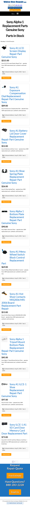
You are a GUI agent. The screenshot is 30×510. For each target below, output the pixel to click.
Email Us (10, 7)
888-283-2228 (18, 5)
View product (6, 77)
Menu (13, 13)
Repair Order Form (15, 10)
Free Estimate (18, 7)
